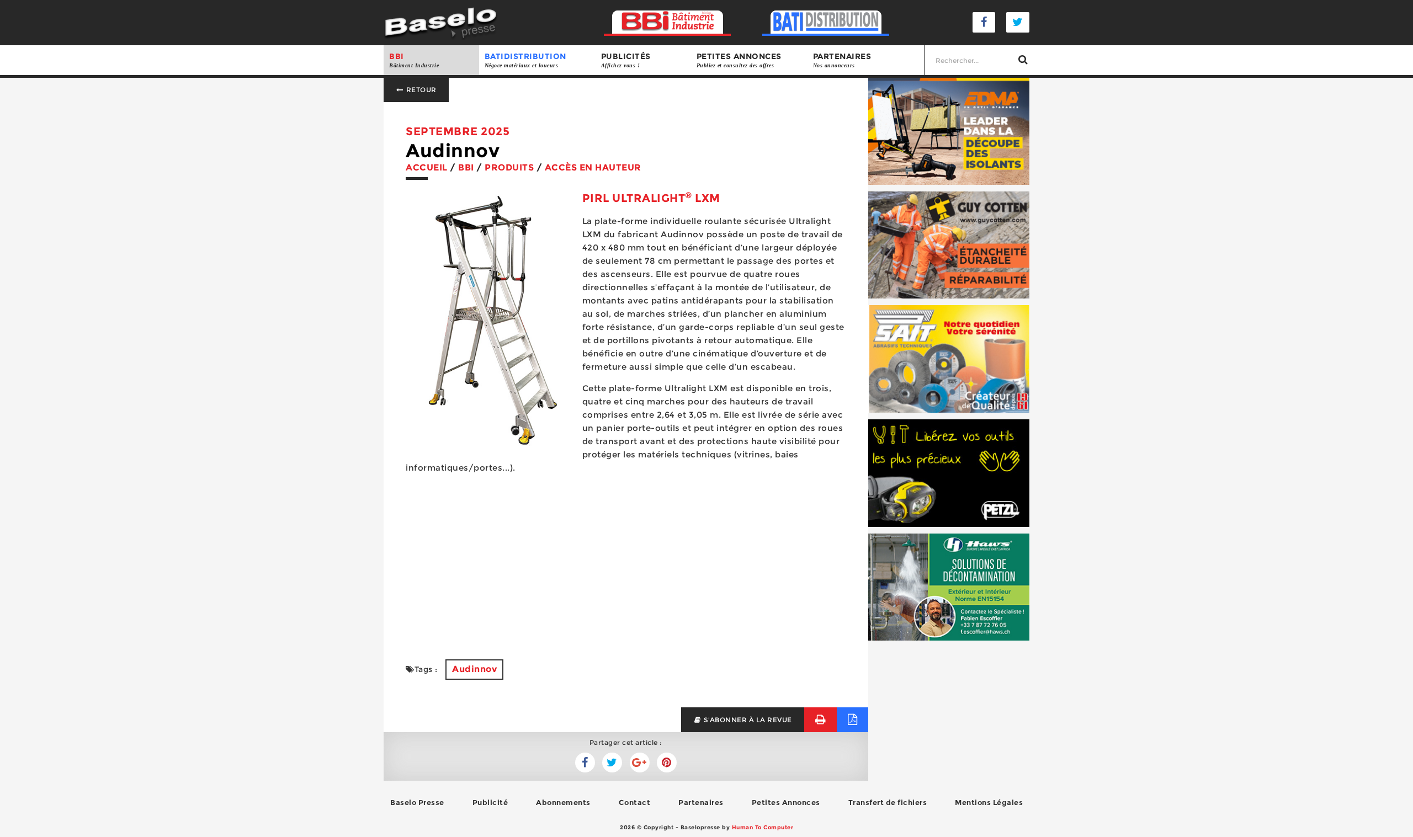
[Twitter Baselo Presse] (1017, 22)
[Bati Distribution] (826, 22)
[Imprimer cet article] (820, 719)
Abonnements (563, 802)
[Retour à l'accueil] (441, 21)
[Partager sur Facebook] (612, 762)
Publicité (490, 802)
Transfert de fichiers (887, 802)
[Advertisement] (626, 560)
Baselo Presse (417, 802)
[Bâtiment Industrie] (667, 22)
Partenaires (842, 59)
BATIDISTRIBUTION (525, 59)
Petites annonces (739, 59)
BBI (414, 59)
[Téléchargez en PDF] (852, 719)
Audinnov (474, 669)
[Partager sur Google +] (640, 762)
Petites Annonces (786, 802)
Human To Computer (763, 827)
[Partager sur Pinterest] (667, 762)
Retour (420, 90)
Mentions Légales (989, 802)
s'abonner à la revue (747, 720)
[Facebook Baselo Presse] (984, 22)
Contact (635, 802)
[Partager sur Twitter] (585, 762)
